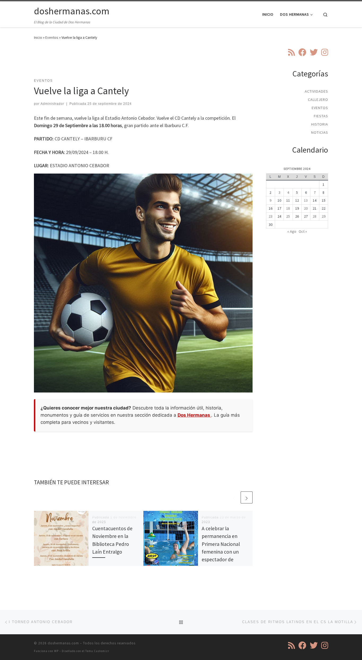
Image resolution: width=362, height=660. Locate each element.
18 (288, 208)
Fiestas (321, 116)
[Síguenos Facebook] (302, 52)
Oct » (303, 231)
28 (314, 216)
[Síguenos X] (314, 52)
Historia (319, 124)
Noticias (319, 132)
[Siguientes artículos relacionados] (247, 497)
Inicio (38, 37)
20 (306, 208)
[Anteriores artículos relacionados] (234, 497)
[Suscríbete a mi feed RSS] (291, 52)
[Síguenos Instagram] (324, 52)
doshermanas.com (63, 643)
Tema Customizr (97, 651)
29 (323, 216)
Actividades (316, 91)
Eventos (51, 37)
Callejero (318, 99)
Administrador (52, 104)
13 (306, 200)
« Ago (291, 231)
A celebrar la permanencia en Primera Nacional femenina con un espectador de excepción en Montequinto (221, 551)
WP (56, 651)
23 (270, 216)
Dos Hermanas (194, 415)
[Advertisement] (143, 62)
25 (288, 216)
